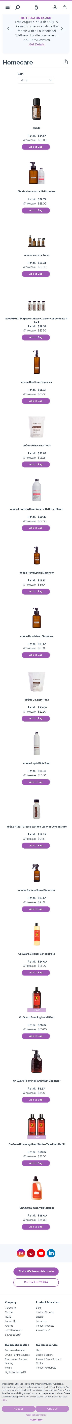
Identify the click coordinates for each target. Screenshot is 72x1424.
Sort (20, 74)
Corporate (10, 1307)
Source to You (13, 1334)
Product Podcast (45, 1325)
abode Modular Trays (36, 255)
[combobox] (36, 80)
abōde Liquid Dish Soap (36, 763)
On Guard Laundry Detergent (36, 1207)
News (8, 1316)
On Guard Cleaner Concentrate (36, 953)
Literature (41, 1321)
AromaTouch (43, 1330)
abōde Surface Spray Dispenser (36, 890)
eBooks (40, 1316)
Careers (9, 1312)
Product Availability (46, 1367)
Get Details (37, 44)
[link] (55, 7)
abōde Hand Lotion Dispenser (36, 572)
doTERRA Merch (13, 1330)
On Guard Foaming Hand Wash (36, 1017)
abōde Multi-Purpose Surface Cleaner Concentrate (37, 826)
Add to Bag (36, 147)
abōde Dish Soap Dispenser (36, 382)
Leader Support (44, 1354)
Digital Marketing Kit (15, 1372)
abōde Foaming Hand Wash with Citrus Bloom (36, 509)
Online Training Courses (17, 1354)
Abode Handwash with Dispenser (37, 191)
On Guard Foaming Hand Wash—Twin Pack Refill (37, 1144)
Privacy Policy (36, 1420)
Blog (38, 1307)
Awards (9, 1325)
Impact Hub (11, 1321)
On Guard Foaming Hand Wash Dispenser (36, 1080)
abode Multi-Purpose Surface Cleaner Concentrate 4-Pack (36, 320)
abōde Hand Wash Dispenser (36, 636)
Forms (8, 1367)
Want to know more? (36, 1415)
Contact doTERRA (36, 1282)
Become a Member (15, 1350)
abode (36, 127)
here (4, 1400)
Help (38, 1350)
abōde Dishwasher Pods (37, 445)
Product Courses (44, 1312)
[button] (9, 29)
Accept (18, 1408)
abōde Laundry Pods (37, 699)
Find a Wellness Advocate (36, 1271)
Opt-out (52, 1408)
